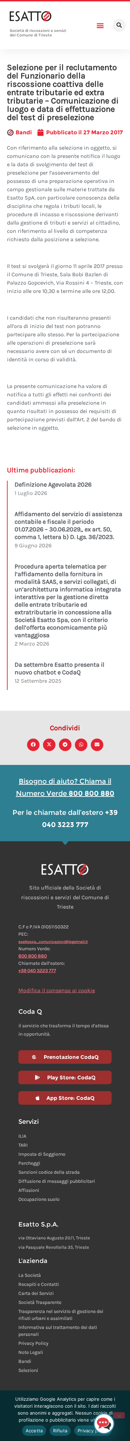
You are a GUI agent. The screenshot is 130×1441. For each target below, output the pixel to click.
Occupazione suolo (39, 1199)
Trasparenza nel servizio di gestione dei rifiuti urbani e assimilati (60, 1314)
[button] (100, 25)
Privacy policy (93, 1430)
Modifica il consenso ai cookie (56, 990)
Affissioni (28, 1190)
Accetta (34, 1430)
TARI (23, 1145)
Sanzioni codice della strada (49, 1172)
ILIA (22, 1136)
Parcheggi (29, 1163)
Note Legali (30, 1352)
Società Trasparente (39, 1302)
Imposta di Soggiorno (42, 1154)
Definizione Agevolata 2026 (53, 484)
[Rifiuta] (119, 1415)
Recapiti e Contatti (38, 1284)
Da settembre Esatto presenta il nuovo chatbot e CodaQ (59, 668)
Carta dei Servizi (36, 1293)
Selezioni (28, 1370)
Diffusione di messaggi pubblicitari (56, 1181)
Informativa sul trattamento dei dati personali (57, 1330)
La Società (29, 1275)
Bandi (24, 132)
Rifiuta (60, 1430)
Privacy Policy (33, 1343)
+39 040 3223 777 (37, 971)
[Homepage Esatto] (30, 16)
